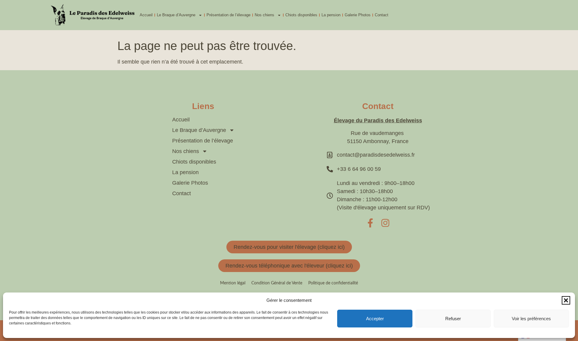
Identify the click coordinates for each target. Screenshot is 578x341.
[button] (566, 300)
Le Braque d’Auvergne (176, 15)
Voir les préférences (531, 318)
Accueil (146, 15)
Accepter (375, 318)
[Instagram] (385, 222)
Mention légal (232, 283)
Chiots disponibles (301, 15)
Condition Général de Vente (276, 283)
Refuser (453, 318)
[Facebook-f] (370, 222)
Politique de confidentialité (333, 283)
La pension (331, 15)
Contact (381, 15)
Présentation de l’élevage (228, 15)
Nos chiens (264, 15)
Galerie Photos (358, 15)
